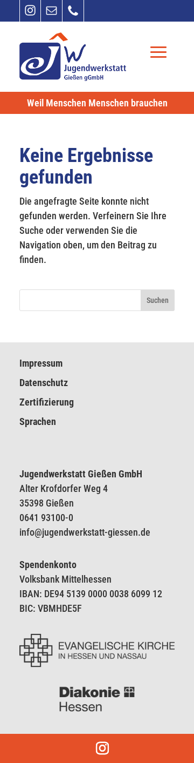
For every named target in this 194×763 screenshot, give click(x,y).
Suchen (158, 300)
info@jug (36, 532)
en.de (139, 532)
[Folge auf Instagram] (30, 14)
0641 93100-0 (46, 517)
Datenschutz (43, 382)
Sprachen (37, 421)
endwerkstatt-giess (91, 532)
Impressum (41, 363)
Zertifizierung (46, 402)
